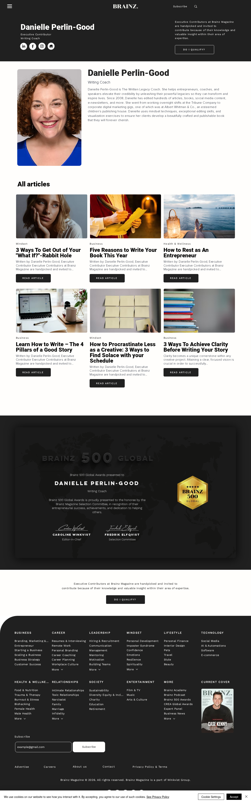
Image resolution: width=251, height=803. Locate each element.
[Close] (246, 797)
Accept (234, 797)
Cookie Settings (211, 797)
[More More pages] (62, 670)
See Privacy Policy (157, 797)
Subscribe (180, 6)
